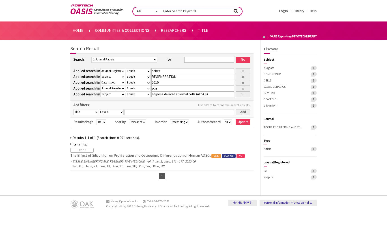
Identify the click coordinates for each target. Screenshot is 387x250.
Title (203, 31)
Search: (78, 60)
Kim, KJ (77, 166)
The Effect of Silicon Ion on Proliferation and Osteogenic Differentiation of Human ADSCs (156, 156)
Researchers (173, 31)
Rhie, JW (159, 166)
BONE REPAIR (272, 74)
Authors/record (209, 122)
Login (283, 11)
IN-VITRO (269, 93)
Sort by (120, 122)
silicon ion (270, 105)
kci (265, 171)
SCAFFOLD (270, 99)
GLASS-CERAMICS (275, 86)
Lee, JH (105, 166)
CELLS (267, 80)
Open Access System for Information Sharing (96, 9)
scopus (268, 177)
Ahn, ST (118, 166)
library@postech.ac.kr (124, 201)
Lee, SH (131, 166)
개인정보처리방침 (242, 202)
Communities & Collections (122, 31)
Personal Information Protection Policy (288, 202)
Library (298, 11)
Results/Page (83, 122)
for (168, 60)
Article (267, 149)
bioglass (269, 68)
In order (161, 122)
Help (313, 11)
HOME (78, 31)
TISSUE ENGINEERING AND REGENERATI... (284, 127)
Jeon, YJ (91, 166)
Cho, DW (144, 166)
